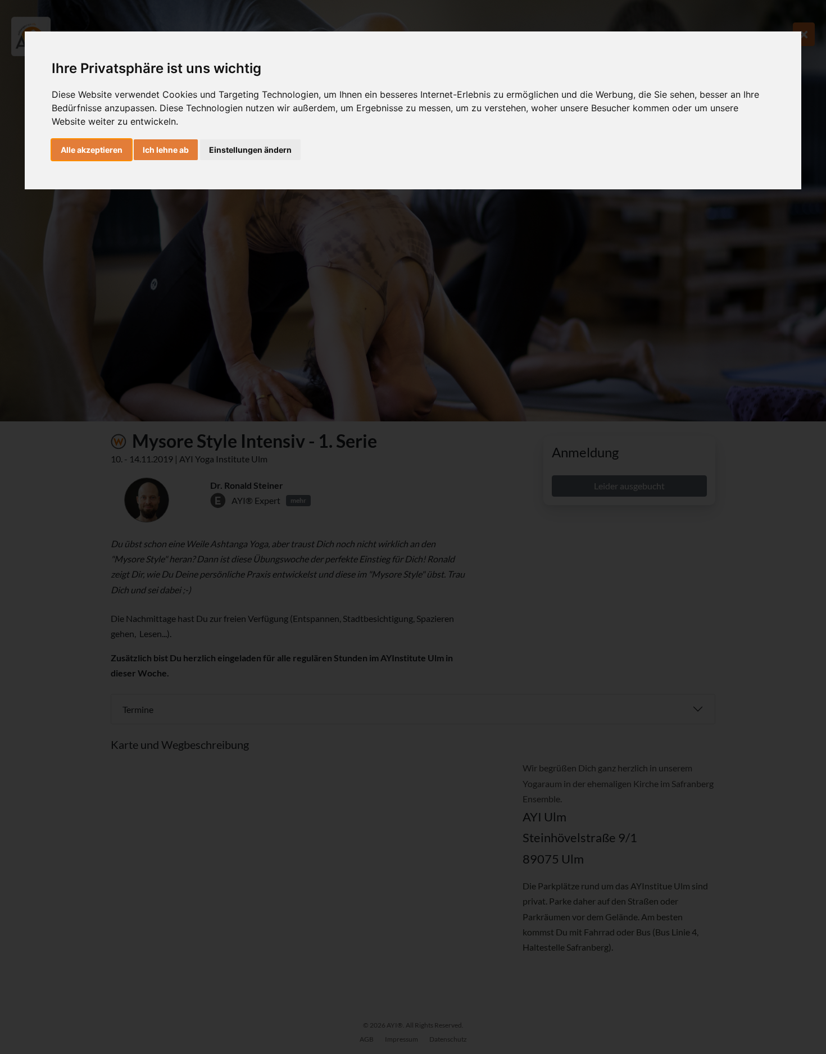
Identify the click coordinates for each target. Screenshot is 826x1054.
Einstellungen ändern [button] (250, 150)
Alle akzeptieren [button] (91, 150)
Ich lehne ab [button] (166, 150)
